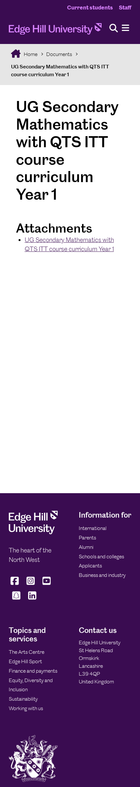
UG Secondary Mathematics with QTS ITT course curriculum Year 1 (60, 71)
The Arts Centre (26, 652)
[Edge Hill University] (33, 532)
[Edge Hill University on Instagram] (30, 584)
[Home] (55, 30)
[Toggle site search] (113, 28)
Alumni (86, 547)
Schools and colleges (101, 556)
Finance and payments (33, 671)
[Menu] (125, 28)
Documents (59, 54)
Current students (90, 7)
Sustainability (23, 699)
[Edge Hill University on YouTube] (46, 584)
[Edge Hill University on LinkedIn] (32, 599)
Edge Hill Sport (25, 661)
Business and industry (102, 575)
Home (30, 54)
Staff (125, 7)
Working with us (26, 708)
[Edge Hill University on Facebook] (15, 584)
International (92, 528)
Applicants (90, 566)
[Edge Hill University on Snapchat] (16, 599)
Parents (87, 538)
